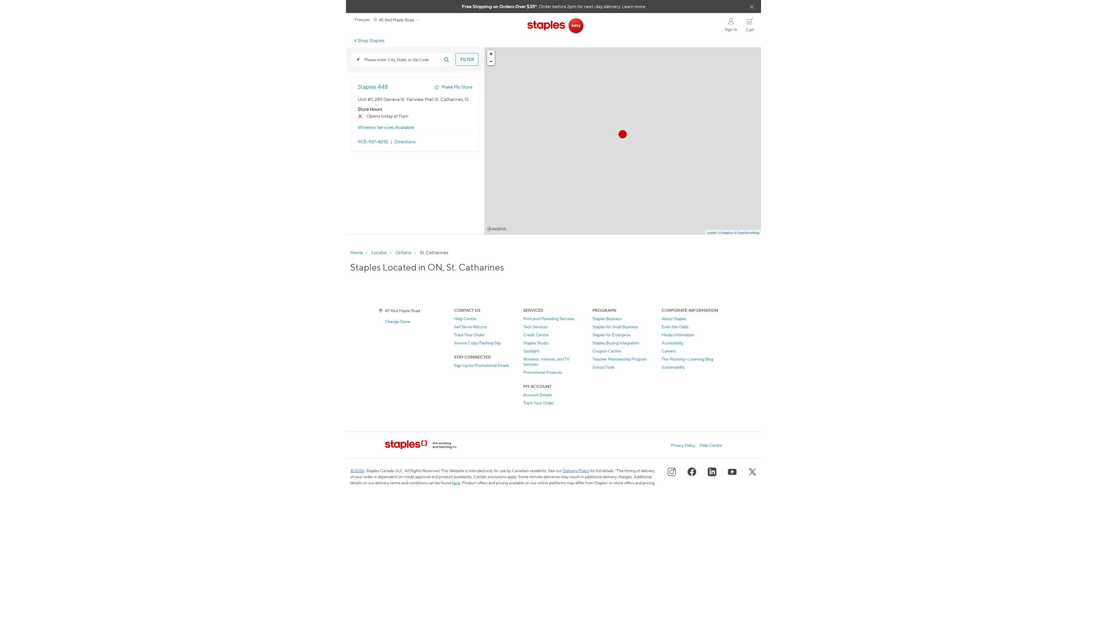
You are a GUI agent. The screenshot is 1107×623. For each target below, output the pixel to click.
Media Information (678, 334)
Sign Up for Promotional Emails (481, 365)
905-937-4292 (373, 142)
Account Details (537, 394)
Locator (379, 252)
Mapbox (496, 229)
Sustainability (673, 367)
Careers (669, 350)
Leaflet (711, 232)
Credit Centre (536, 334)
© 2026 (357, 470)
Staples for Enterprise (611, 334)
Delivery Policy (576, 470)
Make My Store (456, 87)
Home (356, 252)
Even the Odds (675, 326)
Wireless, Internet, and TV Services (546, 361)
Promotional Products (542, 372)
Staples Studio (536, 342)
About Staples (674, 318)
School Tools (603, 367)
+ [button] (491, 54)
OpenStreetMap (748, 232)
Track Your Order (469, 334)
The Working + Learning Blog (687, 358)
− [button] (491, 61)
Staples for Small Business (615, 326)
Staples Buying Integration (615, 342)
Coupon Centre (606, 350)
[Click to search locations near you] (358, 59)
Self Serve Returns (470, 326)
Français (362, 20)
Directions (405, 142)
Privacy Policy (683, 445)
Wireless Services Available (386, 127)
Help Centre (465, 318)
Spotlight (531, 350)
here (456, 482)
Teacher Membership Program (619, 358)
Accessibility (673, 342)
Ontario (403, 252)
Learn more (633, 6)
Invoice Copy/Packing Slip (477, 342)
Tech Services (535, 326)
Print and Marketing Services (549, 318)
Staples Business (607, 318)
